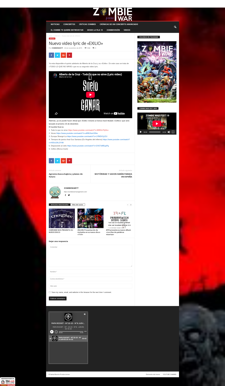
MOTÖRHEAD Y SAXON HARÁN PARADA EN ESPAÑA (113, 175)
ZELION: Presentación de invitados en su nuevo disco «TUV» (88, 232)
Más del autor (77, 205)
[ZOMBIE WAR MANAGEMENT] (112, 14)
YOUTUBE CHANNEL (170, 374)
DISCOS (57, 36)
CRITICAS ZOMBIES (87, 24)
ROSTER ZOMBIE (158, 2)
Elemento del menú (153, 374)
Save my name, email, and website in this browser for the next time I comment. (82, 292)
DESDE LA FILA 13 (95, 30)
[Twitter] (173, 6)
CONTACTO (145, 2)
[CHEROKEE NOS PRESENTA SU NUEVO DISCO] (62, 218)
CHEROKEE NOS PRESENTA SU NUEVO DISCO (61, 231)
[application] (156, 124)
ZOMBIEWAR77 (57, 48)
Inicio (50, 36)
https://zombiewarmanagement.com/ (75, 192)
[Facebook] (165, 6)
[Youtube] (177, 6)
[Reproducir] (140, 132)
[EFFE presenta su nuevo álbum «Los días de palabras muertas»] (119, 218)
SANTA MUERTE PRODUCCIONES (90, 2)
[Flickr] (169, 6)
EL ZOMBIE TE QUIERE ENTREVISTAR (67, 30)
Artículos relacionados (59, 205)
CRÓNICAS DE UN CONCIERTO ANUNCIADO (119, 24)
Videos (127, 30)
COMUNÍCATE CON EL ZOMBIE (115, 2)
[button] (175, 27)
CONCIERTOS (69, 24)
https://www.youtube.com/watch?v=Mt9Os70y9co (88, 130)
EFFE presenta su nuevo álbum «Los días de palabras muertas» (118, 232)
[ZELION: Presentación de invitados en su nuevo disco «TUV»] (90, 218)
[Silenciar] (169, 132)
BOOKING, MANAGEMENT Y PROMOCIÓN (61, 2)
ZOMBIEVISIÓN (113, 30)
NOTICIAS (55, 24)
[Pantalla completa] (173, 132)
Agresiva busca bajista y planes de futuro (66, 175)
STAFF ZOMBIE (133, 2)
